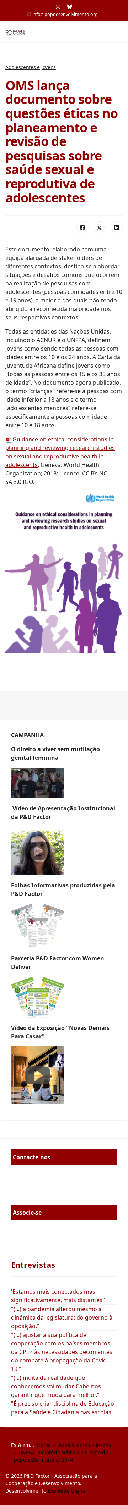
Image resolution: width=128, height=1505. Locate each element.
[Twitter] (100, 227)
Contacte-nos (31, 1157)
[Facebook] (82, 227)
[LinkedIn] (117, 227)
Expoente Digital (67, 1490)
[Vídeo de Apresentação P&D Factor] (64, 851)
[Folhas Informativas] (64, 926)
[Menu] (118, 32)
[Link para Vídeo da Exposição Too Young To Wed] (64, 1075)
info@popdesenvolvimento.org (65, 14)
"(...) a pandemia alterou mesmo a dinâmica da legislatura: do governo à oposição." (61, 1317)
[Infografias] (64, 997)
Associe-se (27, 1212)
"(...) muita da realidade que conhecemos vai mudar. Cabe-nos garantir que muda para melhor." (56, 1386)
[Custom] (69, 6)
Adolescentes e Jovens (30, 67)
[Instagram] (58, 6)
